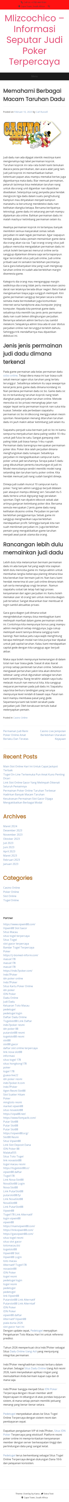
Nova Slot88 (10, 1187)
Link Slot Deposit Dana (17, 1145)
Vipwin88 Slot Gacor (15, 928)
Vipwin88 (8, 1210)
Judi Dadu (9, 1001)
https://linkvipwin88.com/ (18, 1230)
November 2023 (12, 834)
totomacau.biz (11, 1245)
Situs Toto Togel (13, 1156)
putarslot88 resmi (14, 1032)
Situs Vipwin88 (12, 1141)
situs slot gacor (12, 1241)
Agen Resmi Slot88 (14, 1090)
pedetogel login (12, 1013)
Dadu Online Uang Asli (23, 1351)
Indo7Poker (10, 974)
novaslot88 (10, 1268)
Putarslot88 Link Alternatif (19, 1299)
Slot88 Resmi (11, 1137)
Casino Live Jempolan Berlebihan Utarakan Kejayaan (53, 735)
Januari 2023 (10, 864)
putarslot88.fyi (12, 1195)
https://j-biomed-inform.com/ (20, 955)
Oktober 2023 (11, 839)
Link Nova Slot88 (13, 1179)
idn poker (9, 990)
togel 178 (8, 1071)
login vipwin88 (12, 1218)
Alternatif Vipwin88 (14, 1319)
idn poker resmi (12, 1079)
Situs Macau (10, 932)
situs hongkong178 (15, 1063)
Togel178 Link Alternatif (17, 1214)
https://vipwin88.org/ (15, 1133)
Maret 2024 (10, 826)
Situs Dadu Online (35, 1368)
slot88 (7, 1040)
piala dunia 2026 (13, 1323)
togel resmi (10, 1276)
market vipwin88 (13, 1106)
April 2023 (9, 851)
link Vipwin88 (11, 1296)
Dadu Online (10, 998)
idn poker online (13, 978)
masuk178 (9, 959)
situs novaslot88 (13, 1110)
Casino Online (20, 717)
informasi (9, 1056)
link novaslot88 (12, 1160)
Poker (6, 951)
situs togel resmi (13, 1237)
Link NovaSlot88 (13, 1199)
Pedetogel (36, 1330)
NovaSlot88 (10, 1203)
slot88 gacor (10, 1044)
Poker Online (11, 892)
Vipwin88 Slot (11, 1253)
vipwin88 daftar (12, 1172)
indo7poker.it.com (14, 1083)
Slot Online (9, 896)
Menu (34, 76)
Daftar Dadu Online (15, 1017)
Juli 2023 (8, 843)
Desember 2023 (12, 830)
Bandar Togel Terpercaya (18, 947)
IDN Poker (9, 994)
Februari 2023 (11, 860)
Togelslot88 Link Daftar (17, 1021)
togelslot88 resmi (13, 1036)
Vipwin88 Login (12, 1257)
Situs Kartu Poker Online (18, 986)
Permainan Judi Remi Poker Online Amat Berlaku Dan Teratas (15, 735)
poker (6, 1067)
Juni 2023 (8, 847)
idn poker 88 (10, 1029)
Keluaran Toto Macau (16, 1005)
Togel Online (11, 900)
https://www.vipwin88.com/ (19, 924)
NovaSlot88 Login (14, 1183)
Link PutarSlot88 (13, 1191)
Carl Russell (42, 111)
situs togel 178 (12, 1059)
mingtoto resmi (12, 1102)
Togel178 (9, 1176)
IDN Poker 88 (11, 1148)
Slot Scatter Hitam (14, 1094)
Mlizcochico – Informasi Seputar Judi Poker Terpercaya (34, 40)
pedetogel (9, 1009)
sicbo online (10, 375)
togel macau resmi (14, 1164)
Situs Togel (10, 940)
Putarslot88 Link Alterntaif (19, 1303)
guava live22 (10, 1075)
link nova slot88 (12, 1052)
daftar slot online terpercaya (20, 1048)
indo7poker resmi (14, 1025)
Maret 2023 (10, 855)
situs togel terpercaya (16, 936)
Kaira (36, 1493)
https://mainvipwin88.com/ (19, 1226)
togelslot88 (10, 1249)
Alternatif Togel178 (15, 1265)
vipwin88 (8, 1222)
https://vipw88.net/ (14, 1114)
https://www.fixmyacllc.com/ (19, 1118)
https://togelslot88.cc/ (16, 1168)
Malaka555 (9, 1152)
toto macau (10, 1261)
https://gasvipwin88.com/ (18, 1234)
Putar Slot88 (10, 1121)
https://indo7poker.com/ (17, 970)
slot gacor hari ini (13, 1327)
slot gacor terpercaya (16, 943)
